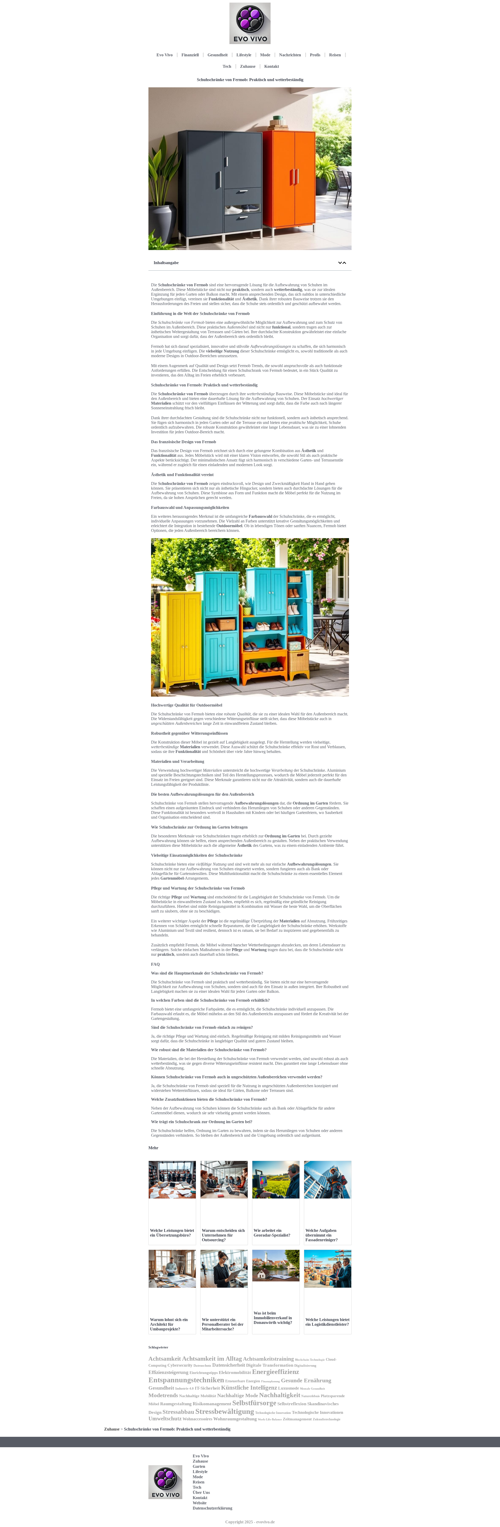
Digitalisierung (305, 1365)
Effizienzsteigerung (168, 1372)
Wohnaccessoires (197, 1418)
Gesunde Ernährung (306, 1380)
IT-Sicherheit (207, 1388)
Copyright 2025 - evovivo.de (250, 1522)
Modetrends (163, 1395)
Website (200, 1503)
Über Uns (201, 1492)
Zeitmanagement (297, 1419)
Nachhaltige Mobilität (197, 1396)
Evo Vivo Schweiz (326, 1506)
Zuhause (247, 66)
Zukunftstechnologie (326, 1419)
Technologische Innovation (273, 1413)
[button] (340, 263)
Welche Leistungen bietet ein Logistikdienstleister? (327, 1322)
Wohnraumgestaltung (235, 1418)
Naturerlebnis (310, 1396)
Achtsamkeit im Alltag (212, 1358)
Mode (265, 55)
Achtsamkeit (164, 1358)
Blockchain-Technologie (310, 1359)
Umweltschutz (165, 1418)
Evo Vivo (165, 55)
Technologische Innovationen (317, 1412)
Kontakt (271, 66)
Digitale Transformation (269, 1365)
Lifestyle (243, 55)
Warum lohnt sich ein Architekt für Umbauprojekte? (169, 1324)
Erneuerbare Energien (242, 1381)
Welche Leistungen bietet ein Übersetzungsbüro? (172, 1232)
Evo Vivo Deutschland (329, 1457)
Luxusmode (288, 1388)
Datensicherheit (228, 1365)
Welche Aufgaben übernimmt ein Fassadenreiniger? (321, 1235)
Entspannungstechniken (186, 1380)
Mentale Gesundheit (312, 1388)
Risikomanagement (212, 1403)
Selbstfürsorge (254, 1403)
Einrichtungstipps (204, 1373)
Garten (199, 1466)
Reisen (335, 55)
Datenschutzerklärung (212, 1508)
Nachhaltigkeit (279, 1395)
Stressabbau (178, 1411)
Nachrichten (290, 55)
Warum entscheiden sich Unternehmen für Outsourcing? (223, 1235)
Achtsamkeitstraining (268, 1359)
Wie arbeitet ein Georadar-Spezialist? (272, 1232)
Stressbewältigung (224, 1411)
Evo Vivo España (326, 1474)
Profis (315, 55)
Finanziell (190, 55)
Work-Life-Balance (270, 1419)
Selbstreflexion (291, 1403)
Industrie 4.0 (184, 1388)
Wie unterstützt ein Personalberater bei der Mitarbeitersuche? (222, 1324)
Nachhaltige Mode (237, 1395)
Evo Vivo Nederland (327, 1490)
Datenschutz (202, 1365)
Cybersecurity (179, 1365)
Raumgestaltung (176, 1403)
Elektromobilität (235, 1372)
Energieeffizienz (275, 1372)
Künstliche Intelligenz (249, 1387)
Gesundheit (218, 55)
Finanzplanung (270, 1381)
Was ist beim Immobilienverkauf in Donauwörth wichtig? (273, 1318)
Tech (227, 66)
